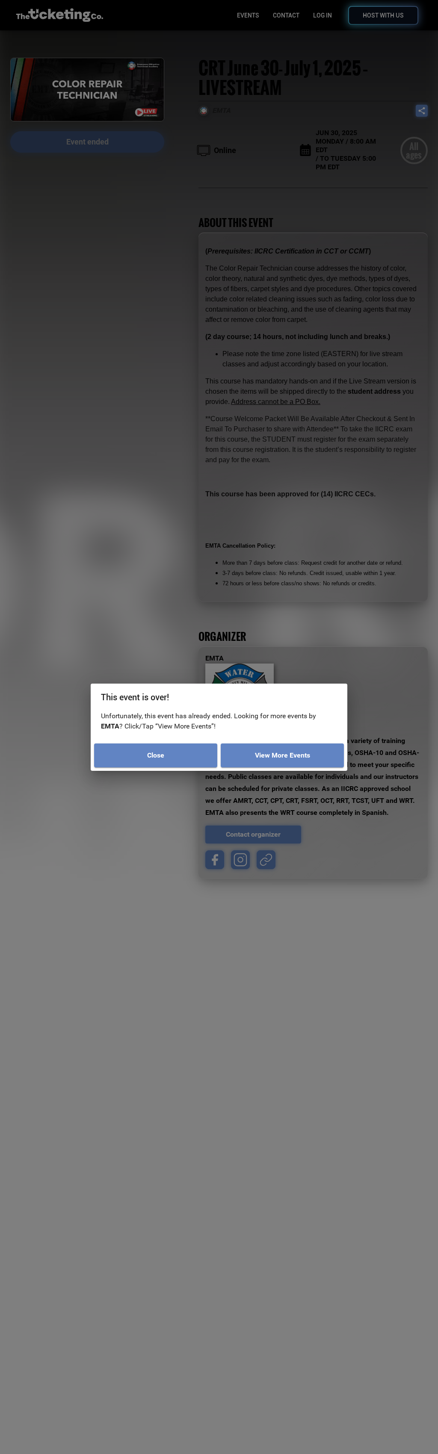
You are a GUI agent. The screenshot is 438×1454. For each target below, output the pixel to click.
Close (155, 755)
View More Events (282, 755)
